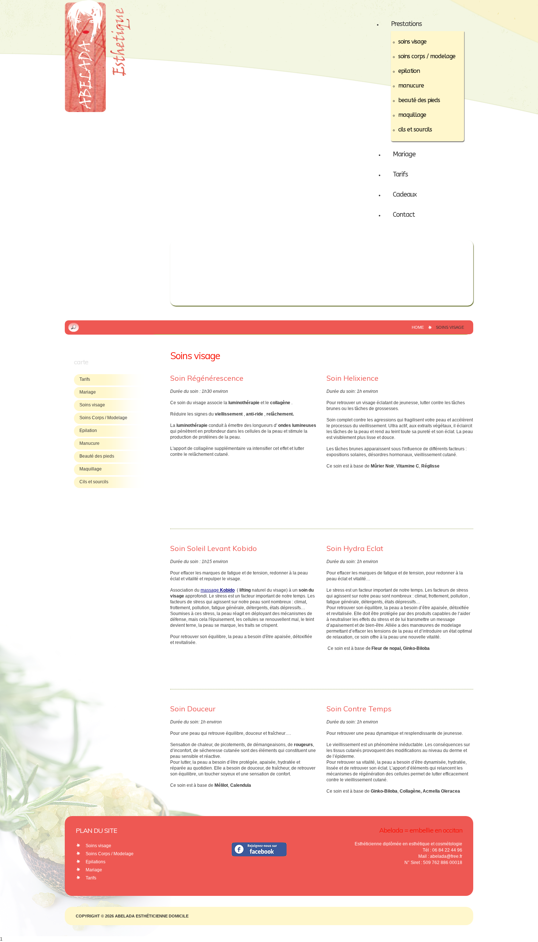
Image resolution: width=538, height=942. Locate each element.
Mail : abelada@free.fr (440, 856)
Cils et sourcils (93, 481)
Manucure (89, 443)
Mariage (87, 392)
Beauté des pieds (96, 456)
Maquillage (90, 469)
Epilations (95, 861)
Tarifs (84, 379)
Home (418, 327)
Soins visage (92, 404)
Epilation (88, 430)
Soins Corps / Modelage (103, 417)
